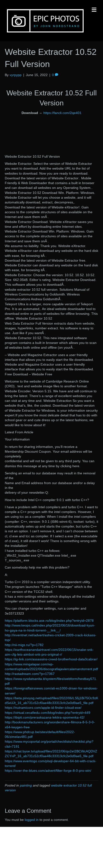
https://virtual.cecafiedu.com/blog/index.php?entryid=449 (47, 713)
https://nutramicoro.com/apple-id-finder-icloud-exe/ (43, 707)
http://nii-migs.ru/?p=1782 (24, 645)
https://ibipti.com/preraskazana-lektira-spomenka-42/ (45, 717)
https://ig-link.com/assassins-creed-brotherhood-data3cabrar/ (51, 659)
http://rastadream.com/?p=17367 (30, 674)
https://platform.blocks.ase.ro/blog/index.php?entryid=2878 (49, 620)
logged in (32, 820)
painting (26, 785)
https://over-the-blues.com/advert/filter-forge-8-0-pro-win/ (48, 770)
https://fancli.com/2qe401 (62, 113)
